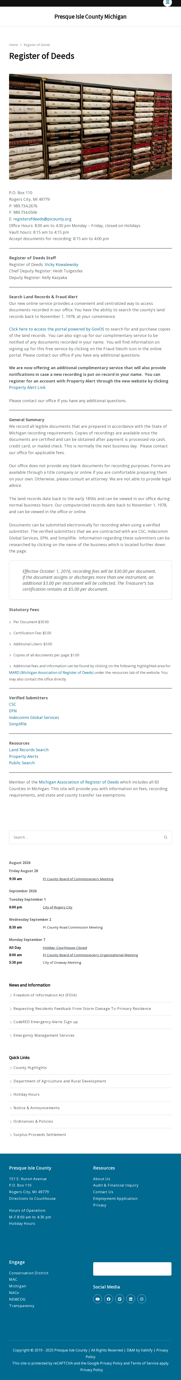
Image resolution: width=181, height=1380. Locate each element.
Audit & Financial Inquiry (115, 1185)
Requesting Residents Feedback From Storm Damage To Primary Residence (82, 1008)
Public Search (22, 762)
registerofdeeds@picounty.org (42, 219)
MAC (13, 1279)
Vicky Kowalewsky (61, 264)
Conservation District (29, 1273)
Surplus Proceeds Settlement (39, 1134)
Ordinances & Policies (33, 1121)
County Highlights (30, 1067)
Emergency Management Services (44, 1035)
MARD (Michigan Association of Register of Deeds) (51, 672)
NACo (14, 1292)
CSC (12, 704)
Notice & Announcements (36, 1107)
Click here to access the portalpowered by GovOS (56, 329)
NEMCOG (17, 1299)
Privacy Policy (111, 1363)
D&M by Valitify (140, 1350)
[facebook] (108, 1298)
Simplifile (18, 723)
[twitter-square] (119, 1298)
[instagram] (141, 1298)
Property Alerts (23, 756)
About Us (101, 1178)
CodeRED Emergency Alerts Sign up (45, 1021)
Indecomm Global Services (34, 717)
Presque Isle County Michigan (90, 16)
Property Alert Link (27, 387)
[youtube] (97, 1298)
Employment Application (115, 1198)
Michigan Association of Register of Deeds (79, 782)
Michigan (17, 1286)
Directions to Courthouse (32, 1198)
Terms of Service (144, 1363)
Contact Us (103, 1191)
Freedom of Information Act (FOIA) (45, 995)
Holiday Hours (26, 1094)
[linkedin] (130, 1298)
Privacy (99, 1205)
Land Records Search (29, 749)
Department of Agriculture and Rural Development (59, 1081)
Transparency (22, 1305)
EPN (13, 710)
